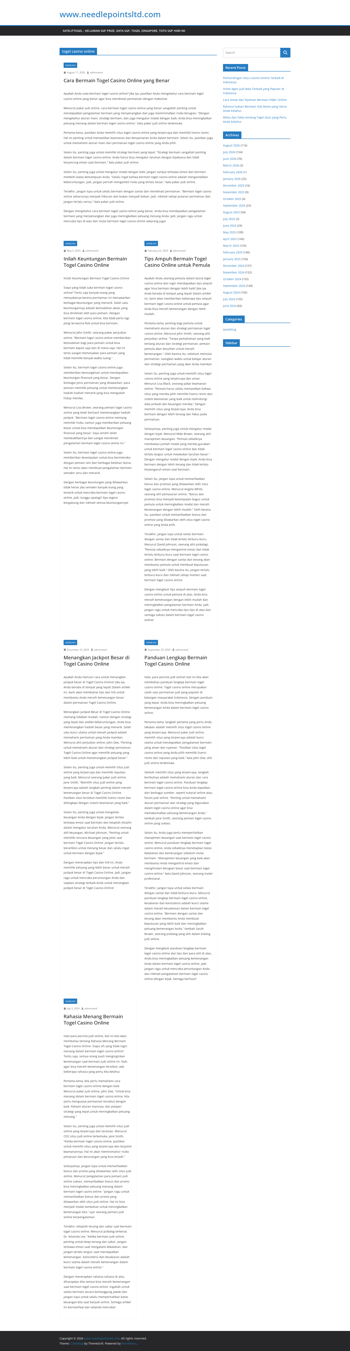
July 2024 (229, 299)
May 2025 (229, 232)
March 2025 (231, 246)
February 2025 (232, 252)
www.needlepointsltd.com (110, 14)
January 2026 (232, 179)
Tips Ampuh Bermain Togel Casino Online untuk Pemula (177, 261)
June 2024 (229, 306)
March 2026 (231, 165)
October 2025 (232, 199)
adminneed (96, 72)
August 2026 (231, 145)
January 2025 (232, 259)
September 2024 (234, 286)
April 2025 (230, 239)
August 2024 (231, 292)
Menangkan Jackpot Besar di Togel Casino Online (96, 660)
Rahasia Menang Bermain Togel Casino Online (93, 1019)
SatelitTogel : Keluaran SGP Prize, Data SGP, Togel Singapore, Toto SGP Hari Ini (124, 31)
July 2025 (229, 219)
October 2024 (232, 279)
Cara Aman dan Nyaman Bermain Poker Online (255, 100)
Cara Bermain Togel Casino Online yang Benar (117, 80)
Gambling (70, 65)
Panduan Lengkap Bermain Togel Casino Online (175, 660)
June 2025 (229, 225)
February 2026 (232, 172)
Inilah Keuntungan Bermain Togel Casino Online (95, 261)
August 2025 (231, 212)
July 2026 (229, 152)
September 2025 (234, 205)
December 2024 (233, 266)
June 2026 (229, 159)
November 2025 (233, 192)
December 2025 (233, 185)
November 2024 (233, 272)
